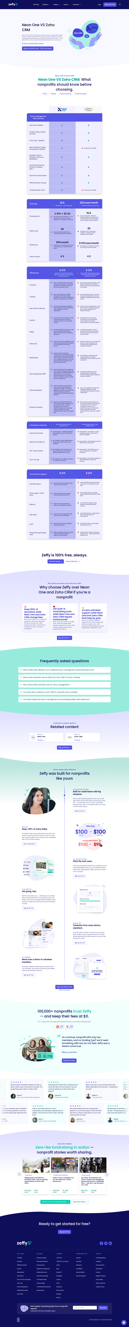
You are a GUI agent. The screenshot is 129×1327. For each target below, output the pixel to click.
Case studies (99, 1279)
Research (59, 1272)
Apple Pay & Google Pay (43, 1268)
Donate (58, 1297)
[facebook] (101, 1243)
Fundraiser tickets (42, 1279)
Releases (58, 1294)
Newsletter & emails (22, 1290)
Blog (57, 1268)
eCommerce (20, 1276)
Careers (58, 1279)
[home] (13, 4)
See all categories (81, 1276)
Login (99, 4)
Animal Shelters (80, 1272)
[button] (46, 4)
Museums (79, 1265)
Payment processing (42, 1276)
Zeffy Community (100, 1283)
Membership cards (42, 1272)
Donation (19, 1261)
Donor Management (22, 1286)
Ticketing (19, 1257)
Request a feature (101, 1276)
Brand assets (60, 1290)
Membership (20, 1272)
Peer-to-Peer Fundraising (24, 1279)
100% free (59, 1257)
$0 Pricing (36, 4)
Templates (59, 1276)
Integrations (99, 1268)
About (58, 1265)
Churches (78, 1261)
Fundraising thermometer (44, 1286)
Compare (98, 1261)
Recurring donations (42, 1261)
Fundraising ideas (101, 1257)
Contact (98, 1272)
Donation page (41, 1283)
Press (57, 1283)
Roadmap (59, 1286)
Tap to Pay (20, 1283)
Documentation (100, 1265)
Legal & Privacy (100, 1286)
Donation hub (40, 1290)
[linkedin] (110, 1243)
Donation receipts (41, 1257)
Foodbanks (79, 1268)
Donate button (41, 1265)
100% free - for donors (62, 1261)
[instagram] (106, 1243)
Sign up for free (80, 811)
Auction (19, 1268)
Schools (78, 1257)
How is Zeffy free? (29, 844)
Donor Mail (20, 1294)
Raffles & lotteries (22, 1265)
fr (120, 4)
